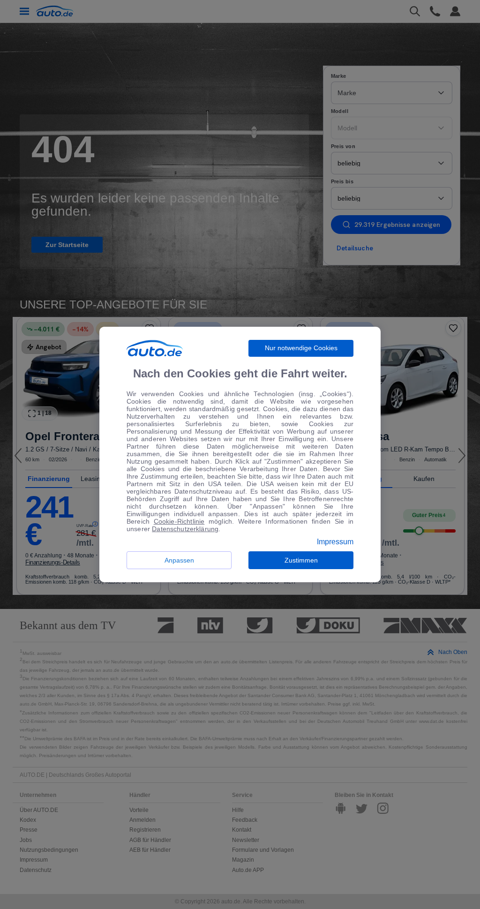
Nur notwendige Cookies (301, 348)
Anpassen (179, 560)
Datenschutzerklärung (185, 529)
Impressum (335, 542)
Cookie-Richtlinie (179, 521)
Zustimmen (301, 560)
